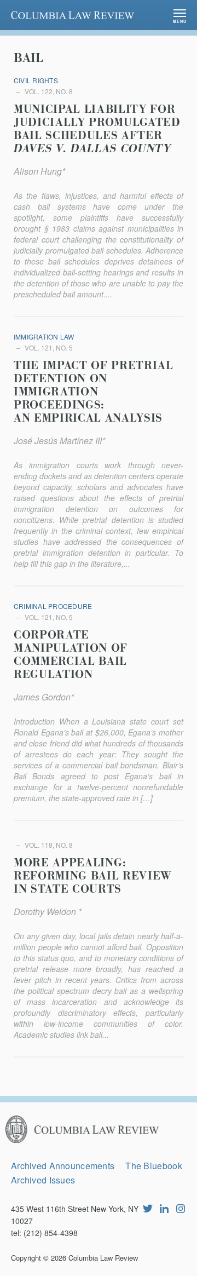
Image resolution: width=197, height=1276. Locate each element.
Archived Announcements (62, 1165)
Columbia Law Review (103, 1257)
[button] (180, 15)
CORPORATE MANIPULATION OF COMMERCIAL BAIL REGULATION (71, 655)
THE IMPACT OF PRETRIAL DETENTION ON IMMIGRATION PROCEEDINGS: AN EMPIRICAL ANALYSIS (93, 392)
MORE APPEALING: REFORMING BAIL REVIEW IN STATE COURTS (93, 876)
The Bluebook (153, 1165)
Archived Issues (43, 1180)
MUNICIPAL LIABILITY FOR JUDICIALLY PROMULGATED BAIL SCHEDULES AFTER (97, 129)
